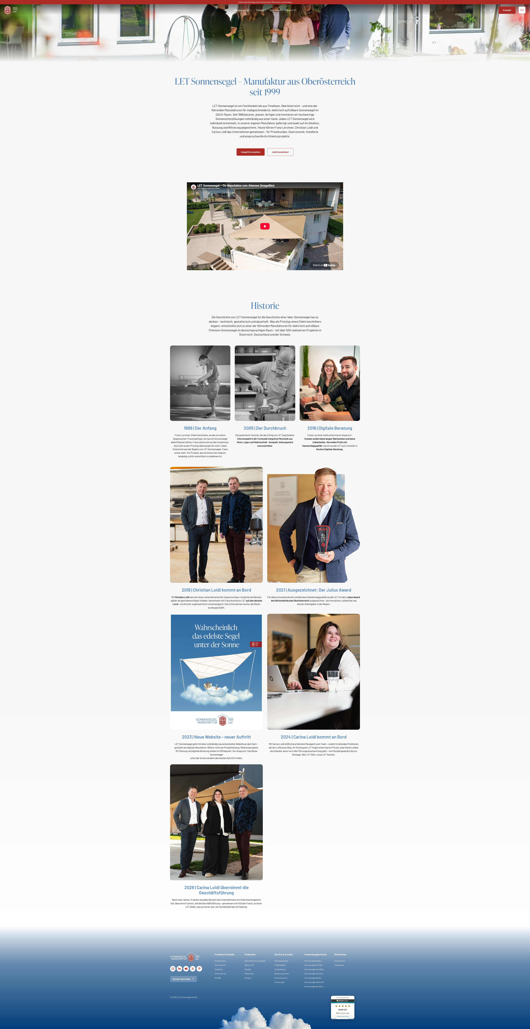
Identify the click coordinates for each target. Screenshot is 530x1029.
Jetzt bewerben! (280, 152)
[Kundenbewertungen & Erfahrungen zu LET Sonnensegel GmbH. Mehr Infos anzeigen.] (342, 1008)
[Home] (10, 9)
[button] (243, 10)
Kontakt (507, 10)
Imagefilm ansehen (250, 152)
